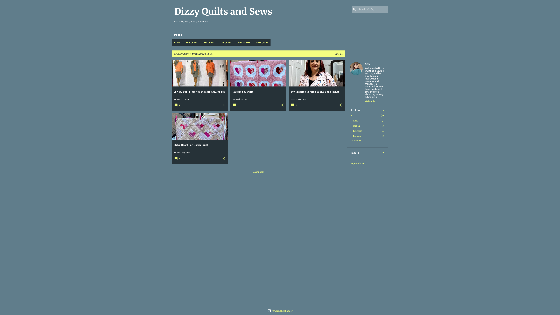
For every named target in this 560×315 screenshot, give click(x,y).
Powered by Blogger (282, 311)
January (357, 136)
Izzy (367, 63)
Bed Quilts (209, 42)
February (357, 131)
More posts (258, 172)
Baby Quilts (262, 42)
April (355, 120)
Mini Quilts (191, 42)
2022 (353, 115)
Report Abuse (357, 163)
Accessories (244, 42)
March (356, 126)
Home (177, 42)
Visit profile (370, 101)
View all (339, 54)
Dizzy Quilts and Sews (223, 11)
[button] (224, 105)
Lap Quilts (226, 42)
